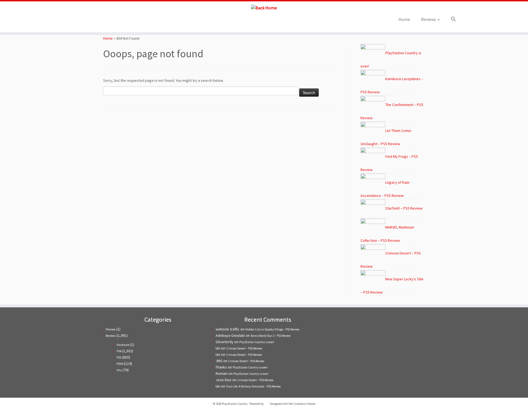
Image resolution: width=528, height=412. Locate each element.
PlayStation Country (235, 404)
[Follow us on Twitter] (77, 21)
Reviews (429, 19)
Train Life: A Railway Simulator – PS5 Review (253, 386)
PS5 (119, 357)
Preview (111, 329)
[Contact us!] (106, 21)
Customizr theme (304, 404)
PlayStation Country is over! (256, 342)
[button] (450, 19)
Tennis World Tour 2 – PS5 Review (271, 336)
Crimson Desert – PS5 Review (244, 348)
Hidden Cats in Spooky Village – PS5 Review (272, 329)
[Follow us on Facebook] (84, 21)
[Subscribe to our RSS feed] (91, 21)
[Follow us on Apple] (99, 21)
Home (404, 19)
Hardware (123, 345)
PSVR (120, 364)
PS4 (119, 351)
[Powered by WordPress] (266, 403)
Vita (119, 370)
